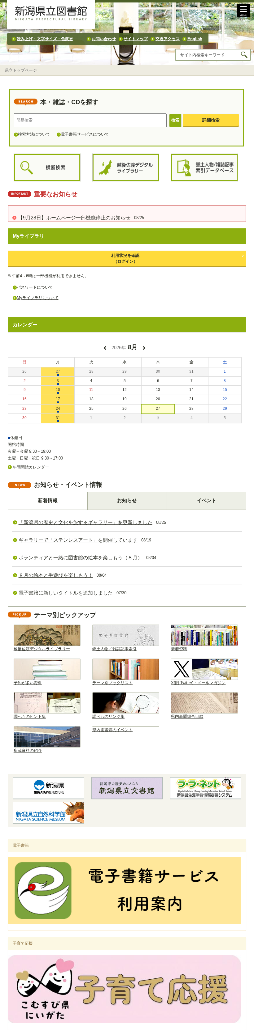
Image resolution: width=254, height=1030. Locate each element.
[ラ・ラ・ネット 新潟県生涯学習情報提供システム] (205, 788)
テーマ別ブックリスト (112, 682)
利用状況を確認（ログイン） (125, 258)
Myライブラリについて (38, 297)
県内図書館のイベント (112, 729)
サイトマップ (136, 38)
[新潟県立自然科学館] (48, 813)
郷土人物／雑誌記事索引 (114, 648)
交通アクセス (167, 38)
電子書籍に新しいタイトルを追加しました (66, 593)
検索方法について (34, 134)
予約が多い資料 (28, 682)
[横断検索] (47, 167)
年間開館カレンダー (31, 467)
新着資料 (179, 648)
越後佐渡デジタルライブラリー (42, 648)
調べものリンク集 (108, 716)
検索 (175, 120)
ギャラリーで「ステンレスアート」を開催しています (78, 540)
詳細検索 (211, 119)
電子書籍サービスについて (85, 134)
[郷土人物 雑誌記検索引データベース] (204, 167)
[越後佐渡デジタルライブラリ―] (125, 167)
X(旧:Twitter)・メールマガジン (198, 682)
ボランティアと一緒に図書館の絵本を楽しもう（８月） (80, 557)
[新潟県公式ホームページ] (48, 788)
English (194, 38)
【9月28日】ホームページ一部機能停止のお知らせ (74, 217)
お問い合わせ (104, 38)
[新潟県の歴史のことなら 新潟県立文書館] (127, 788)
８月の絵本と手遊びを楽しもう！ (56, 575)
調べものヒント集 (30, 716)
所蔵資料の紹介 (28, 750)
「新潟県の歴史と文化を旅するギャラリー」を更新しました (85, 522)
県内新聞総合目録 (187, 716)
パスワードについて (35, 287)
